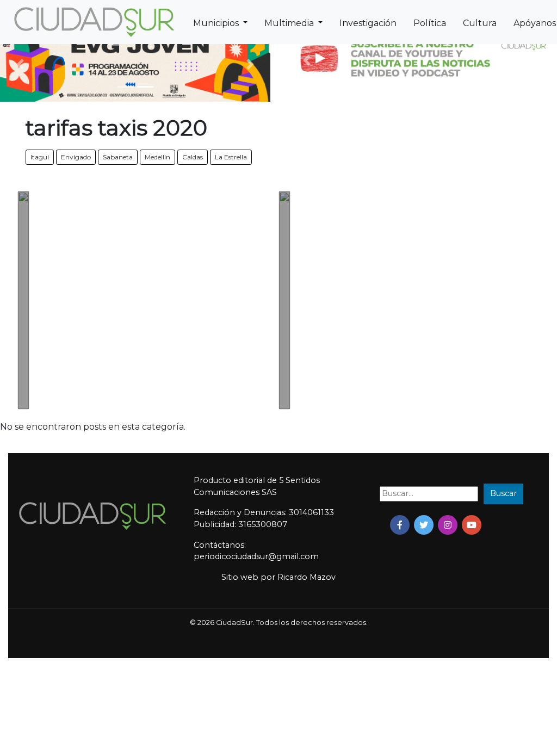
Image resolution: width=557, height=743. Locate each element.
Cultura (480, 23)
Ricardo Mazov (306, 577)
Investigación (368, 23)
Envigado (76, 157)
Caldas (192, 157)
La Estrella (231, 157)
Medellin (157, 157)
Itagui (39, 157)
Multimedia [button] (290, 23)
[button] (20, 64)
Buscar (503, 493)
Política (429, 23)
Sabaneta (118, 157)
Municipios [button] (217, 23)
